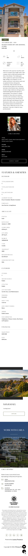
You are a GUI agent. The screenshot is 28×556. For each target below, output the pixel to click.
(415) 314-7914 (6, 146)
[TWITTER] (17, 535)
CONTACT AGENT (14, 161)
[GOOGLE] (21, 535)
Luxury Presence (18, 539)
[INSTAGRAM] (10, 535)
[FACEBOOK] (6, 535)
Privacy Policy (19, 547)
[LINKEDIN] (14, 535)
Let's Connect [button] (14, 458)
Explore (14, 413)
